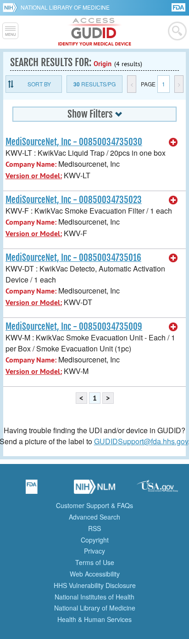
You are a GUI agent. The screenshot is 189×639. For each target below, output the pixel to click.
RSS (94, 528)
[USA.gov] (157, 490)
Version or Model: (34, 176)
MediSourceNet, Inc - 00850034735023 (74, 199)
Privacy (94, 550)
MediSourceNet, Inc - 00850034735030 (74, 141)
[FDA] (179, 7)
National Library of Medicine (65, 7)
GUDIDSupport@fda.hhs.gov (141, 441)
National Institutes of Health (94, 596)
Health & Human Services (94, 619)
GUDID (94, 32)
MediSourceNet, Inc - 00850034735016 (73, 257)
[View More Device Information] (173, 142)
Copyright (95, 539)
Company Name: (31, 164)
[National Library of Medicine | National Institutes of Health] (94, 490)
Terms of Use (94, 562)
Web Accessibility (95, 573)
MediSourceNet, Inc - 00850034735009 (74, 326)
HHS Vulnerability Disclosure (95, 585)
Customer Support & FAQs (94, 505)
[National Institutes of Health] (12, 7)
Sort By (39, 84)
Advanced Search (94, 516)
